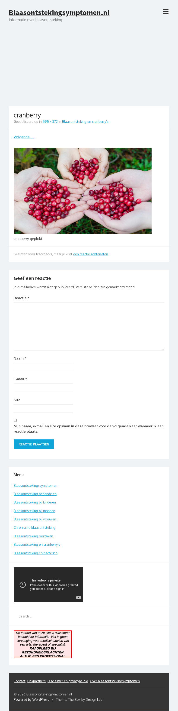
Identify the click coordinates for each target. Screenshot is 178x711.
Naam (20, 358)
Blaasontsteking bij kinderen (35, 502)
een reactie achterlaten (90, 254)
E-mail (20, 379)
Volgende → (24, 137)
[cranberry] (83, 232)
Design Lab (94, 699)
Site (17, 400)
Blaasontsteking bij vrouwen (35, 519)
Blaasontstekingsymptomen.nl (59, 12)
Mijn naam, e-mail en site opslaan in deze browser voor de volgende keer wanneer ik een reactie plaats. (89, 429)
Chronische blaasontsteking (34, 527)
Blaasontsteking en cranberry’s (85, 121)
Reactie (21, 298)
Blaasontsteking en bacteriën (35, 553)
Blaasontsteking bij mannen (34, 511)
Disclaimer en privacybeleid (68, 681)
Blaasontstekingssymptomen (35, 485)
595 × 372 (50, 121)
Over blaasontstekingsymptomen (115, 681)
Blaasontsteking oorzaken (33, 536)
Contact (19, 681)
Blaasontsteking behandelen (35, 494)
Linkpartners (36, 681)
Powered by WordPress (31, 699)
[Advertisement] (89, 71)
